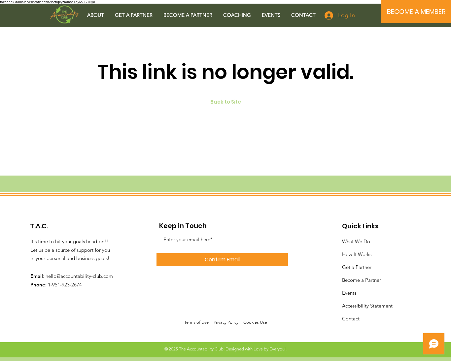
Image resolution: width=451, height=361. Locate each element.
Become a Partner (361, 280)
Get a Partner (356, 267)
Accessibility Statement (367, 306)
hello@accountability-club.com (79, 276)
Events (349, 293)
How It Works (356, 254)
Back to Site (225, 101)
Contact (351, 318)
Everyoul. (278, 348)
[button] (95, 15)
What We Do (356, 241)
